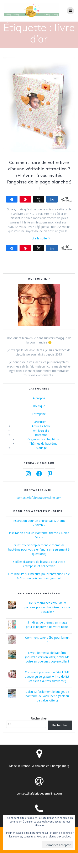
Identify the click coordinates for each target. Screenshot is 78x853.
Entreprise (39, 414)
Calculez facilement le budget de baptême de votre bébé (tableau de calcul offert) (47, 696)
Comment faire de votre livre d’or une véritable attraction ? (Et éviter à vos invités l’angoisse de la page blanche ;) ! (39, 175)
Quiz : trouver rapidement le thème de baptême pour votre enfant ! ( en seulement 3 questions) (39, 549)
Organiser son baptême (43, 439)
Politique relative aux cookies (54, 836)
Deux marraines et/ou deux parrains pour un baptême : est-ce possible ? (47, 607)
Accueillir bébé (41, 426)
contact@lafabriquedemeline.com (39, 498)
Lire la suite (39, 238)
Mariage (41, 448)
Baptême (41, 435)
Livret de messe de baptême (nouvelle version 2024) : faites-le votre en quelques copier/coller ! (47, 657)
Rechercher (39, 718)
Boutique (39, 406)
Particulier (39, 422)
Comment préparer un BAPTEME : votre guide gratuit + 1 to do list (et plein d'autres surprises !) (47, 676)
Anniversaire (41, 430)
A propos (39, 398)
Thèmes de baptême (43, 443)
